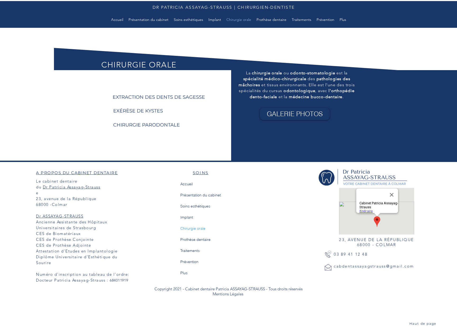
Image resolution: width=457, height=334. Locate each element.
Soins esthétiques (195, 206)
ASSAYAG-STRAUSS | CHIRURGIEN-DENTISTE (240, 7)
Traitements (190, 250)
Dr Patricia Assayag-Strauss (71, 186)
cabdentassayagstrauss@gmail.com (374, 266)
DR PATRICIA (169, 7)
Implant (186, 217)
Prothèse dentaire (195, 239)
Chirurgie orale (192, 228)
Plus (184, 272)
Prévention (189, 261)
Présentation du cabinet (200, 195)
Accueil (186, 184)
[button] (343, 19)
